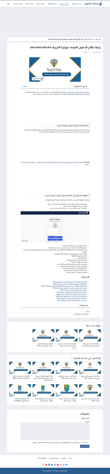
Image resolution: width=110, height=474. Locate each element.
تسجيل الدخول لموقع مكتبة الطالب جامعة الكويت (71, 294)
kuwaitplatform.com (49, 130)
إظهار (24, 86)
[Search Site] (8, 4)
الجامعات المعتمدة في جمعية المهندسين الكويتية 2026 (70, 282)
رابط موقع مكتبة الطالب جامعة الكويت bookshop (71, 296)
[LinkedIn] (49, 465)
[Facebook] (66, 465)
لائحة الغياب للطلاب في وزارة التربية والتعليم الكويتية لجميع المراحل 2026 (64, 286)
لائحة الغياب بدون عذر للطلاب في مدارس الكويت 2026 (70, 284)
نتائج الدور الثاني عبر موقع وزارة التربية (71, 162)
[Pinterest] (46, 465)
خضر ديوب (95, 52)
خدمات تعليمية (89, 39)
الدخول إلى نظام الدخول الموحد (76, 92)
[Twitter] (63, 465)
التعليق (87, 421)
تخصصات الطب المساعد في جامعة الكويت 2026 (71, 298)
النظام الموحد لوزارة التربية (81, 314)
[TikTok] (55, 465)
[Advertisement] (55, 21)
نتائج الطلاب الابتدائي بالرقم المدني (47, 162)
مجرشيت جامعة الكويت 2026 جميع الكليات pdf (72, 300)
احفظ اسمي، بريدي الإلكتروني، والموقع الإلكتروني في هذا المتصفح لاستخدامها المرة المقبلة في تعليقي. (60, 442)
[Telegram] (52, 465)
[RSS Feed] (43, 465)
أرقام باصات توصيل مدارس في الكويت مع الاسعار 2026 (70, 288)
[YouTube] (58, 465)
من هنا (50, 204)
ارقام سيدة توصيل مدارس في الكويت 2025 (73, 290)
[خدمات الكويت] (93, 3)
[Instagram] (61, 465)
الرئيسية (98, 39)
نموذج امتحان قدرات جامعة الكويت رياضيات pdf (72, 292)
